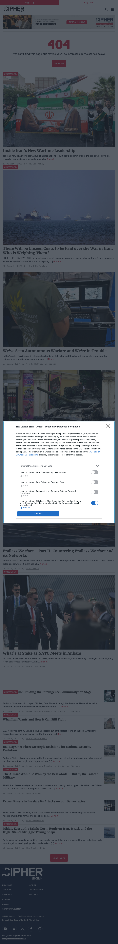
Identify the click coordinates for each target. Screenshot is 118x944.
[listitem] (59, 465)
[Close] (109, 427)
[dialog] (59, 472)
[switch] (94, 472)
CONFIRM (38, 514)
